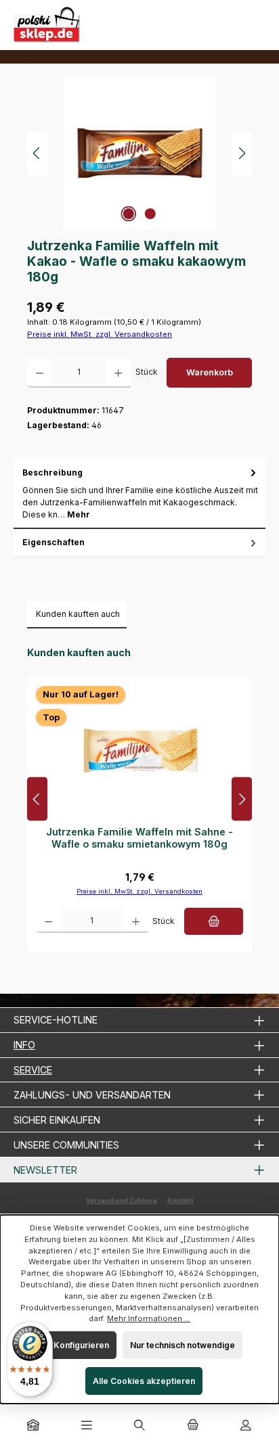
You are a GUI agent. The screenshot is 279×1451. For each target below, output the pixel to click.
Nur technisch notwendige (182, 1345)
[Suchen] (139, 1426)
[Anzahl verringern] (39, 373)
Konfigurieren (81, 1345)
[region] (139, 153)
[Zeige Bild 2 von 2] (150, 213)
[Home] (33, 1426)
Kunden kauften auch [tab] (78, 614)
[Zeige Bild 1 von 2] (128, 213)
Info (24, 1045)
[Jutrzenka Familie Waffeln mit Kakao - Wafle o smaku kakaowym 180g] (139, 153)
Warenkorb (209, 372)
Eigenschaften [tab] (53, 542)
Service (33, 1070)
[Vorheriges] (37, 153)
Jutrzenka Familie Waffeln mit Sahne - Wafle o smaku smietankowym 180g (139, 838)
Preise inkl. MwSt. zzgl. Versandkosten (99, 334)
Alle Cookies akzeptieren (144, 1381)
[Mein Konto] (246, 1426)
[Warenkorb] (192, 1426)
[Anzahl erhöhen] (118, 373)
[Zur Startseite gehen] (47, 25)
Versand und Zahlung (121, 1200)
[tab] (139, 493)
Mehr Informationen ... (148, 1318)
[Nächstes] (242, 153)
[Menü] (86, 1426)
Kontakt (180, 1200)
